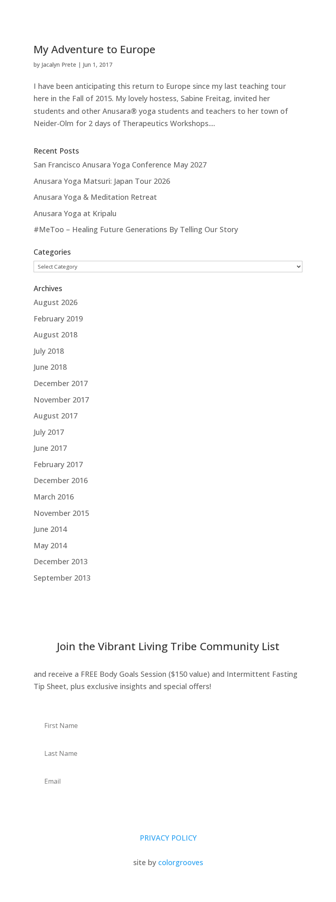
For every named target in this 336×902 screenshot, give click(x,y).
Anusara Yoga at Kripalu (75, 213)
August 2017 (55, 415)
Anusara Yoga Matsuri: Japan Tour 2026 (102, 181)
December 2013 (61, 561)
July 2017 (49, 432)
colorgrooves (180, 862)
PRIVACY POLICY (168, 838)
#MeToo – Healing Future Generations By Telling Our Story (136, 229)
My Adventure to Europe (94, 49)
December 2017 (61, 383)
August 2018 (55, 334)
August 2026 (55, 302)
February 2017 (58, 464)
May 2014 (50, 545)
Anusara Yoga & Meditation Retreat (95, 197)
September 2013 (62, 578)
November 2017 (61, 400)
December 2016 (61, 480)
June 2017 (50, 448)
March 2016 (54, 497)
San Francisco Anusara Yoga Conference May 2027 (120, 165)
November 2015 (61, 513)
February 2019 (58, 318)
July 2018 (49, 351)
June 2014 (50, 529)
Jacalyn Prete (58, 64)
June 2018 (50, 367)
